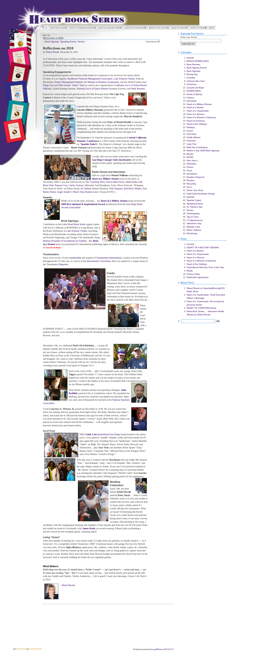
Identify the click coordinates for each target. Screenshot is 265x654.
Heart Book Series (54, 1)
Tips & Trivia (192, 217)
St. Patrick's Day (194, 207)
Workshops (192, 233)
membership (75, 257)
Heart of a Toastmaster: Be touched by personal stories (205, 303)
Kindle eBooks (193, 137)
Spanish (190, 197)
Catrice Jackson (76, 185)
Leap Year (192, 144)
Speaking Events (68, 42)
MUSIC (190, 157)
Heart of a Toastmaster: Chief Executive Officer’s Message (206, 296)
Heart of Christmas (196, 121)
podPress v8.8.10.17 (164, 649)
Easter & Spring (194, 94)
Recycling (191, 183)
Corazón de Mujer (195, 87)
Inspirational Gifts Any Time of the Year (205, 267)
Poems (190, 167)
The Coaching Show (95, 182)
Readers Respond (195, 177)
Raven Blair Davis (115, 182)
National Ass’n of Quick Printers (92, 88)
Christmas (191, 84)
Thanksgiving (193, 213)
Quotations (192, 173)
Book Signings (52, 42)
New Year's (192, 160)
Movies (190, 154)
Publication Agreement (197, 277)
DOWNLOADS (194, 91)
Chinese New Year (196, 81)
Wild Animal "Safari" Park (71, 85)
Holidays (191, 127)
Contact (190, 244)
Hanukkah (191, 101)
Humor (190, 131)
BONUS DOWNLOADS (198, 61)
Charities (191, 77)
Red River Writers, (133, 188)
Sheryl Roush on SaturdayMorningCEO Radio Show (206, 290)
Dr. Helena (86, 188)
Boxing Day (192, 74)
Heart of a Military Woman (199, 104)
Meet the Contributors (197, 147)
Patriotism (191, 164)
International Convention (98, 261)
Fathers (190, 97)
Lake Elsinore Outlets (124, 78)
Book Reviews (193, 64)
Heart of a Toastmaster (135, 28)
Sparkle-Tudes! (194, 200)
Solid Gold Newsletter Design (201, 193)
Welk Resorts (137, 88)
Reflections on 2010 (53, 38)
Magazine (63, 264)
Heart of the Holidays (158, 28)
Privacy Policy (193, 274)
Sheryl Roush (52, 52)
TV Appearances (195, 220)
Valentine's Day (194, 223)
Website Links (193, 227)
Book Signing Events (197, 67)
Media (211, 28)
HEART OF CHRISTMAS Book (201, 308)
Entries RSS (20, 649)
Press (189, 170)
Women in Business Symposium (103, 82)
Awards (190, 57)
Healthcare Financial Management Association (89, 78)
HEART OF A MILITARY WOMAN (109, 28)
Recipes (190, 180)
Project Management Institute (69, 82)
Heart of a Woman (198, 28)
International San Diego (102, 434)
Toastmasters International (108, 257)
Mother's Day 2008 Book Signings (203, 150)
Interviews (191, 134)
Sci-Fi (189, 187)
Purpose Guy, (61, 185)
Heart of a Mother (179, 28)
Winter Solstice (194, 230)
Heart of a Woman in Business (82, 28)
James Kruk (88, 528)
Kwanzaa (191, 140)
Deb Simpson (116, 188)
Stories (81, 42)
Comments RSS (35, 649)
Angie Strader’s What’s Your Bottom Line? (78, 192)
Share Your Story (195, 190)
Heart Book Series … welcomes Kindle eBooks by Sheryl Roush (205, 313)
